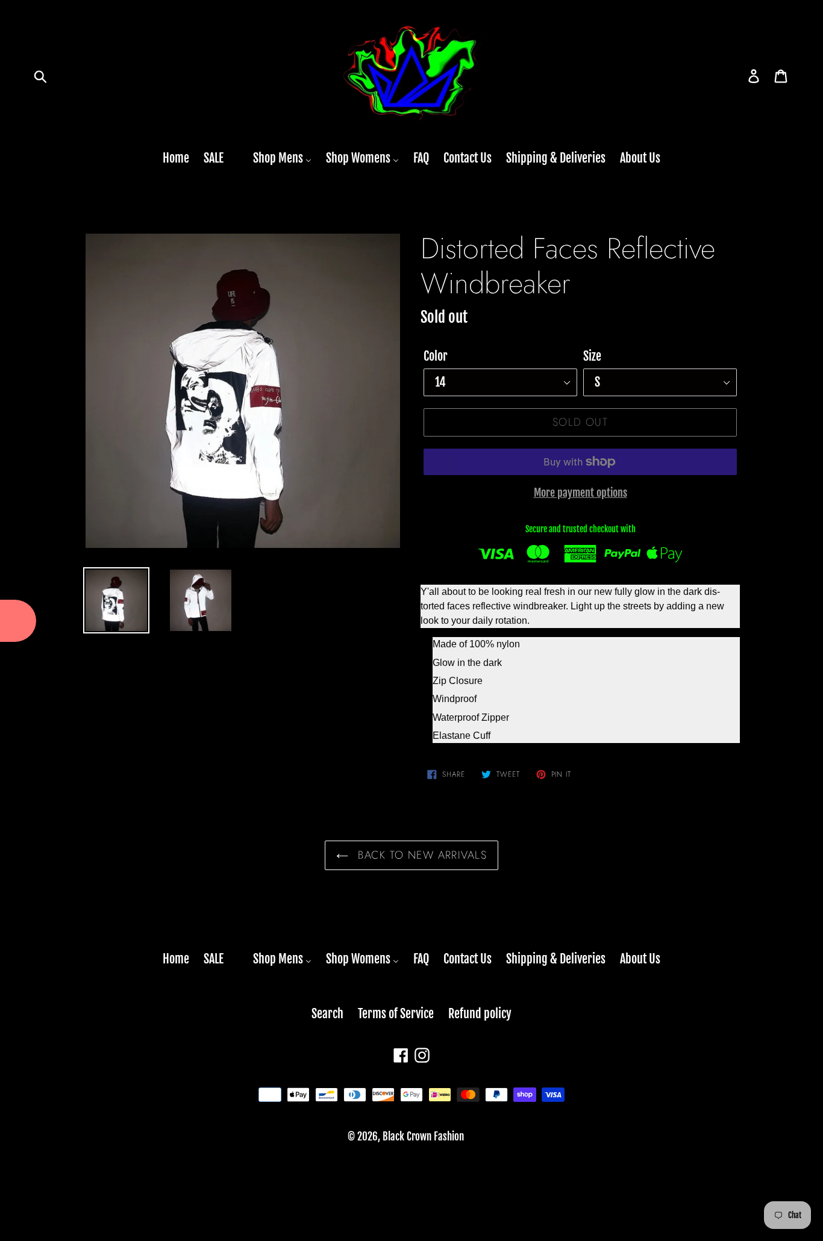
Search (327, 1013)
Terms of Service (396, 1013)
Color (436, 356)
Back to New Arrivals (420, 855)
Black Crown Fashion (423, 1136)
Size (592, 356)
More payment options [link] (580, 492)
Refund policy (480, 1013)
